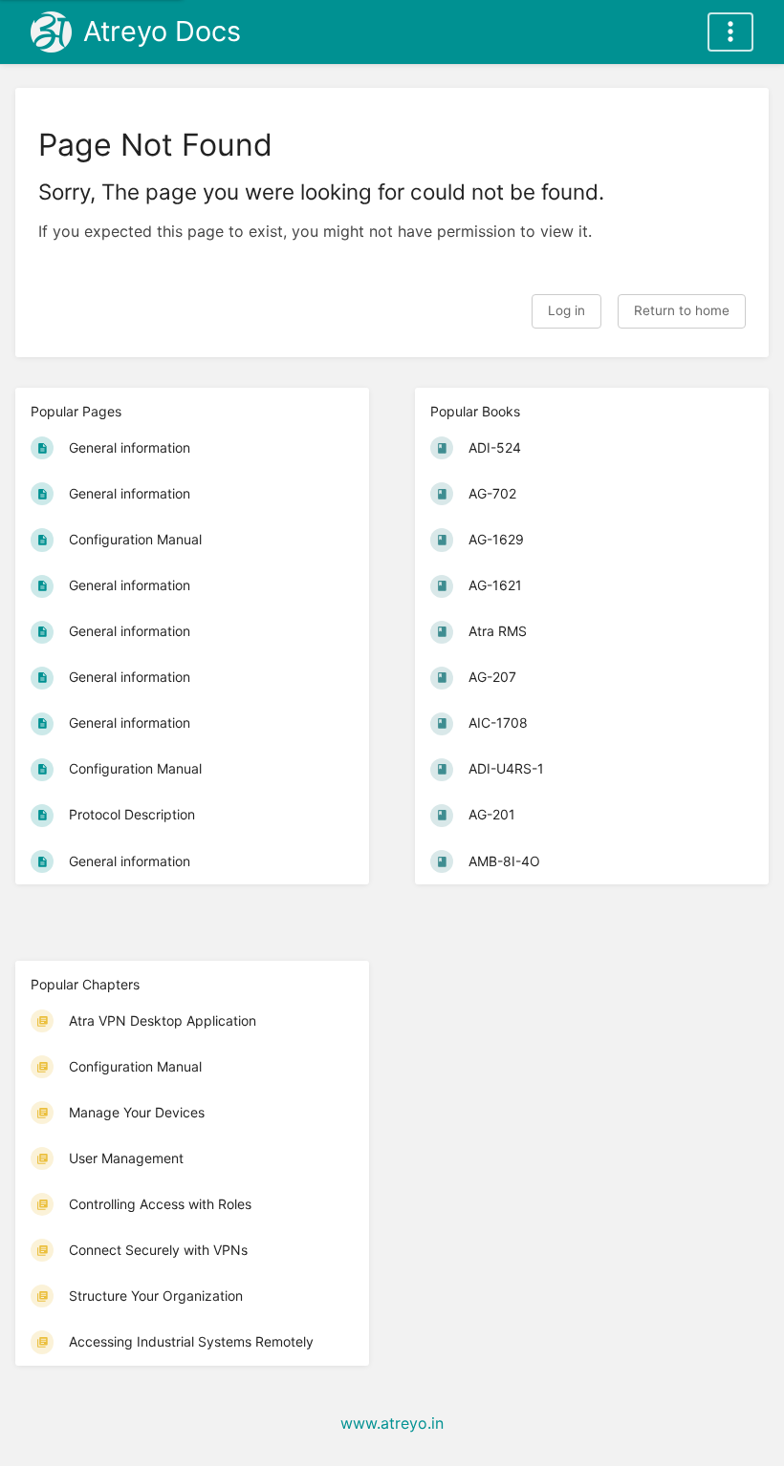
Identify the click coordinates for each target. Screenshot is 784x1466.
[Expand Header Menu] (730, 32)
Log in (566, 310)
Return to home (682, 310)
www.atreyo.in (392, 1423)
